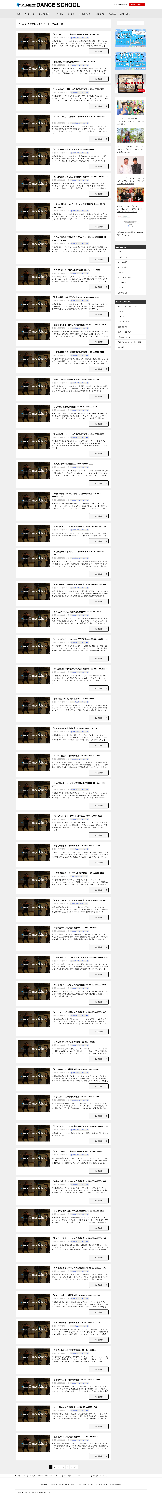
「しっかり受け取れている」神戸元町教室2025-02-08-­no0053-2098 (80, 957)
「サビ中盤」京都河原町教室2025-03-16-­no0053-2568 (74, 406)
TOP (18, 14)
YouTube (112, 14)
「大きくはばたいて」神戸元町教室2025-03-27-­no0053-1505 (77, 34)
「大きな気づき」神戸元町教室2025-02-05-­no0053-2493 (75, 1042)
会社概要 (121, 347)
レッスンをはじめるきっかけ (128, 306)
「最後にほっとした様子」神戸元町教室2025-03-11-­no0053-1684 (79, 584)
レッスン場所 (44, 14)
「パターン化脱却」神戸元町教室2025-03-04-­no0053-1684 (76, 755)
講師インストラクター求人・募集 (129, 342)
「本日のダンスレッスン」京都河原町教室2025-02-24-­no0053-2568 (80, 1126)
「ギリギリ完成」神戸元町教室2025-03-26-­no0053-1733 (75, 149)
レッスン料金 (58, 14)
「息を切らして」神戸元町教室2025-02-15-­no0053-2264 (75, 1350)
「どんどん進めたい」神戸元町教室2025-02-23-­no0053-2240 (77, 1151)
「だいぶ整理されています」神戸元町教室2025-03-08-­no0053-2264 (80, 668)
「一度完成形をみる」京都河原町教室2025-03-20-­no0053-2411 (78, 352)
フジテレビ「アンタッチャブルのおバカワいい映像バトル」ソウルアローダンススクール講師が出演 (130, 181)
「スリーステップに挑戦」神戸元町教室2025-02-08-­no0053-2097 (79, 1012)
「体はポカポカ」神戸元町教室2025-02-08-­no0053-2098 (75, 927)
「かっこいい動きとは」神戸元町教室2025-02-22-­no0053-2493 (78, 1210)
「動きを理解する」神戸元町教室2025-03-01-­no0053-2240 (76, 845)
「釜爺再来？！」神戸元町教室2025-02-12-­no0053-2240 (75, 1436)
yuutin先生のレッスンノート (79, 38)
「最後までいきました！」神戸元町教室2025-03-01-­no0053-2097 (79, 900)
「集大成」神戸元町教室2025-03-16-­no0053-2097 (72, 463)
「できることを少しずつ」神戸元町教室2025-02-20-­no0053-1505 (79, 1268)
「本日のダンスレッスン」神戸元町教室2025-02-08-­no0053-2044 (79, 984)
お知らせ (121, 311)
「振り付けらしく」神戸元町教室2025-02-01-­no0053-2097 (76, 1069)
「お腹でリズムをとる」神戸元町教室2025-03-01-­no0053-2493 (78, 873)
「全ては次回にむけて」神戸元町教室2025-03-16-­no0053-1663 (78, 434)
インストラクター (85, 14)
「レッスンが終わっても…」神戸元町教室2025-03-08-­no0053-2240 (80, 639)
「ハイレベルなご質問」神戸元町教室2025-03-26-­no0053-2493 (78, 89)
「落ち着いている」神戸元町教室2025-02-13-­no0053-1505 (76, 1379)
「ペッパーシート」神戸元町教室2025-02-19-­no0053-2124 (76, 1322)
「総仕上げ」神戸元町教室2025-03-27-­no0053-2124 (73, 61)
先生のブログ (123, 327)
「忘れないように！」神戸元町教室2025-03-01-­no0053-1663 (77, 816)
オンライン (100, 14)
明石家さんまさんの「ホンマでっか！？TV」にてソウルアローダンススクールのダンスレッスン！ (129, 209)
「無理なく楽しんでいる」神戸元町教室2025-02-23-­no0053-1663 (79, 1181)
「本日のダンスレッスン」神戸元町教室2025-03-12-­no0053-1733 (79, 526)
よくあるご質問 (123, 321)
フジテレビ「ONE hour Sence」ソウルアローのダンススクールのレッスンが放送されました (130, 149)
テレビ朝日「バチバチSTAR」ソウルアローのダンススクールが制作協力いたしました (130, 121)
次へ (73, 1467)
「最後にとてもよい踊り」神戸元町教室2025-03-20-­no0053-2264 (79, 324)
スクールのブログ (124, 332)
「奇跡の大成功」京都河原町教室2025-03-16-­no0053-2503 (76, 379)
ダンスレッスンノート (126, 337)
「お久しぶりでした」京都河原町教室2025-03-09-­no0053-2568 (78, 611)
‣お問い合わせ (136, 4)
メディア (121, 316)
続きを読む (99, 51)
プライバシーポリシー (85, 1484)
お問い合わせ (125, 14)
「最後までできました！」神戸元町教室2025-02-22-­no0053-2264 (79, 1238)
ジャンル (71, 14)
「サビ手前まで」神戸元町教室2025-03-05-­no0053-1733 (75, 698)
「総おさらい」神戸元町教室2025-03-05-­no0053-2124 (74, 728)
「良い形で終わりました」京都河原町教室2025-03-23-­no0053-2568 (80, 176)
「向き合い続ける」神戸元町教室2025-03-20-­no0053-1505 (76, 270)
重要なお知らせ (115, 1484)
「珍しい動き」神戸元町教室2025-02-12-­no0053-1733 (74, 1407)
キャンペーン (30, 14)
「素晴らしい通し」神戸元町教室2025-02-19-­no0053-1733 (76, 1295)
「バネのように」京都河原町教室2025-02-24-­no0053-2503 (76, 1096)
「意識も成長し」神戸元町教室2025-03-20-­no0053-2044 (75, 297)
